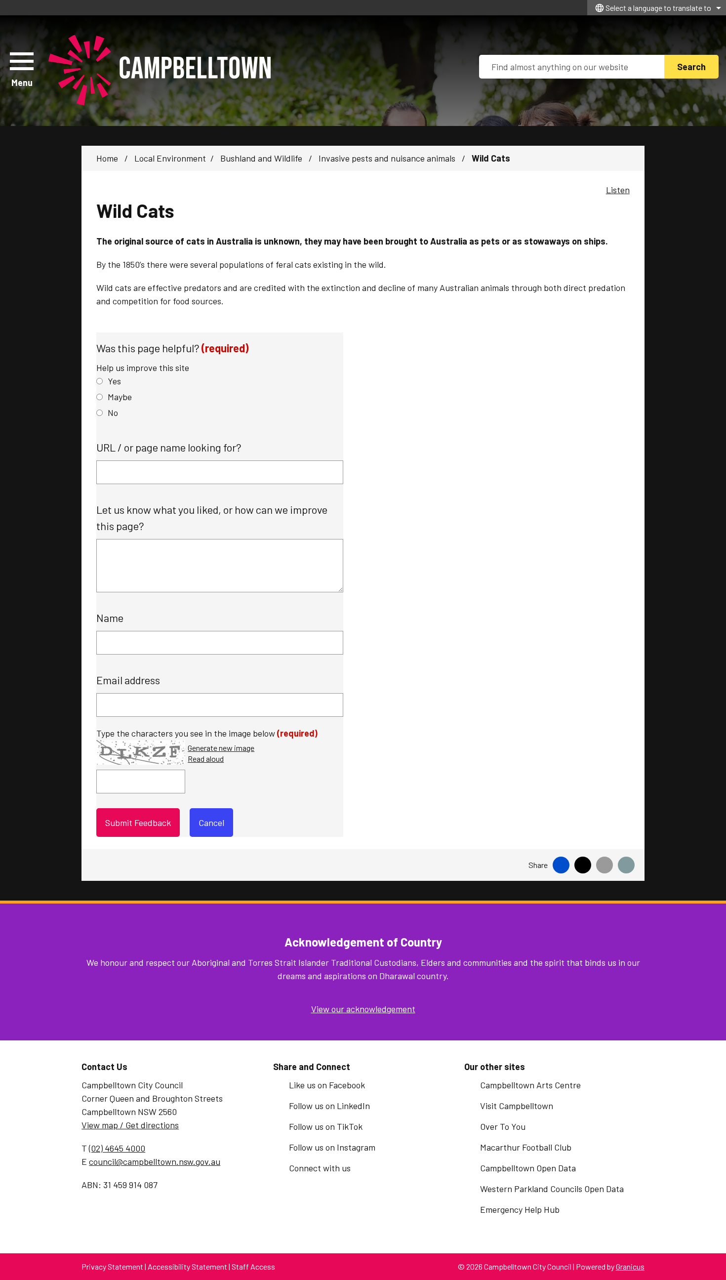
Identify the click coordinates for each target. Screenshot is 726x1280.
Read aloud (206, 759)
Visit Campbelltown (516, 1105)
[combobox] (656, 7)
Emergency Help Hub (520, 1209)
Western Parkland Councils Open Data (552, 1188)
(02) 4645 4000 (117, 1148)
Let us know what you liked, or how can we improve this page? (211, 517)
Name (109, 617)
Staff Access (253, 1266)
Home (107, 158)
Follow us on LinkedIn (329, 1105)
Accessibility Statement (187, 1266)
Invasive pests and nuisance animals (388, 158)
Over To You (502, 1126)
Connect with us (320, 1167)
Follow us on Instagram (332, 1147)
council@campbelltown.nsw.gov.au (154, 1161)
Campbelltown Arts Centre (530, 1084)
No (113, 412)
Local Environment (170, 158)
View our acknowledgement (363, 1008)
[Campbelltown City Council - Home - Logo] (159, 70)
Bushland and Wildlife (262, 158)
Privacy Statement (112, 1266)
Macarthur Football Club (525, 1147)
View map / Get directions (130, 1124)
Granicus (630, 1266)
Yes (114, 380)
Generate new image (221, 748)
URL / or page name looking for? (169, 447)
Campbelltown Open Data (528, 1167)
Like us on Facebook (327, 1084)
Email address (128, 679)
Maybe (120, 396)
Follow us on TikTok (326, 1126)
